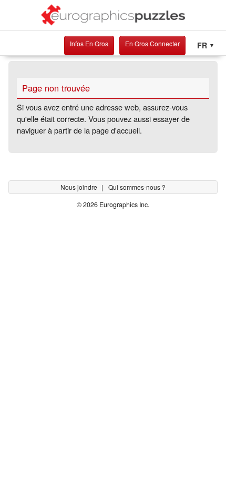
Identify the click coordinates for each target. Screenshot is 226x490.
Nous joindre (79, 186)
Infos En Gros (89, 43)
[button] (206, 45)
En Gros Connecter (152, 43)
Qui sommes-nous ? (137, 186)
